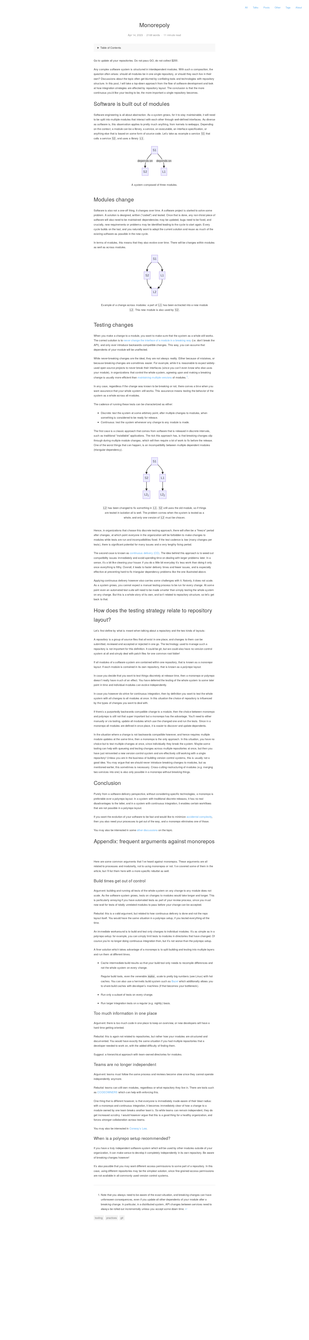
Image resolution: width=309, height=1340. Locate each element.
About (299, 7)
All (246, 7)
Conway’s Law (138, 1128)
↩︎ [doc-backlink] (186, 1209)
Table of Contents (110, 47)
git (122, 1218)
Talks (256, 7)
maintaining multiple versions (155, 377)
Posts (266, 7)
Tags (288, 7)
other (140, 830)
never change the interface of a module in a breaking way (157, 340)
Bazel (174, 981)
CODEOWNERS (107, 1092)
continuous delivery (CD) (144, 553)
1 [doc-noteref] (187, 376)
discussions (151, 830)
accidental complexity (199, 816)
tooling (99, 1218)
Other (278, 7)
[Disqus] (154, 1276)
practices (111, 1218)
